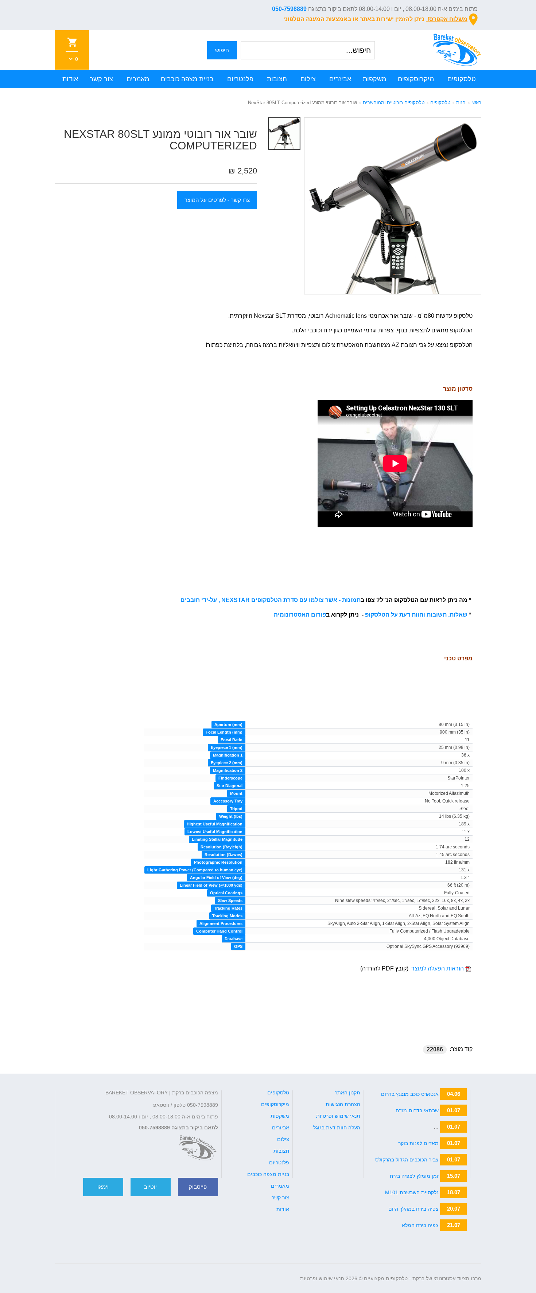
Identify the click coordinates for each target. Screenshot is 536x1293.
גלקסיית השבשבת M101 (412, 1192)
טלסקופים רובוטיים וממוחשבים (393, 102)
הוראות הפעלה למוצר (437, 968)
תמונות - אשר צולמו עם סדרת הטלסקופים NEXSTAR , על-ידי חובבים (270, 600)
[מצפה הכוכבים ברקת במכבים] (198, 1148)
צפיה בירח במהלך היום (413, 1209)
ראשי (476, 102)
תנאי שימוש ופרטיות (322, 1278)
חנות (461, 102)
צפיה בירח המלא (420, 1225)
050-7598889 (289, 9)
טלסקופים (440, 102)
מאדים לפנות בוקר (418, 1143)
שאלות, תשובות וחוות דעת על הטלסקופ (416, 615)
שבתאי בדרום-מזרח (417, 1110)
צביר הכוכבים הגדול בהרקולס (407, 1160)
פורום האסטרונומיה (300, 615)
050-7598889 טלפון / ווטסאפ (185, 1105)
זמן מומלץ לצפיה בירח (414, 1176)
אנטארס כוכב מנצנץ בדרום (410, 1094)
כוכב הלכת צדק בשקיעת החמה (405, 1127)
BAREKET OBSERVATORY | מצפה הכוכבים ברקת (161, 1092)
